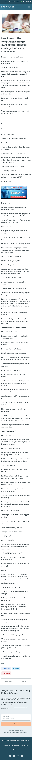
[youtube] (22, 756)
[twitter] (10, 756)
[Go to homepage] (7, 7)
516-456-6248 (27, 1)
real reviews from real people (20, 707)
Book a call (12, 1)
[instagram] (18, 756)
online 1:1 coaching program (10, 160)
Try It (16, 724)
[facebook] (14, 756)
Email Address (6, 716)
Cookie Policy (24, 745)
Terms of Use (7, 745)
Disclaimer (16, 749)
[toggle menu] (29, 7)
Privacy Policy (15, 745)
